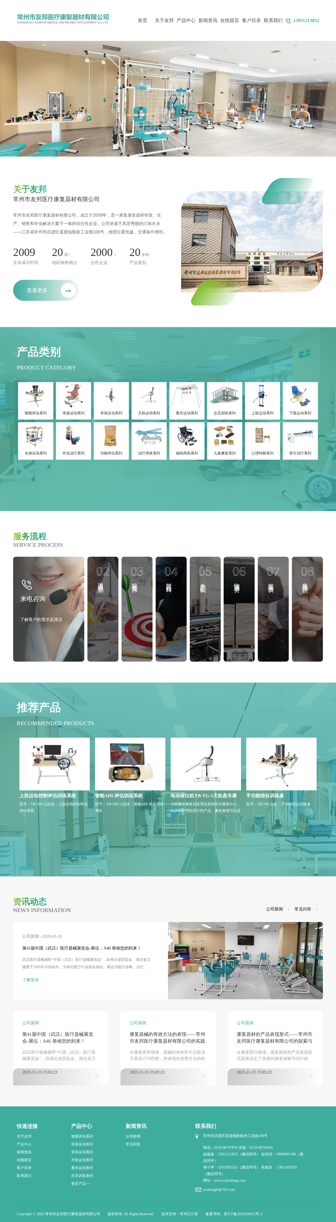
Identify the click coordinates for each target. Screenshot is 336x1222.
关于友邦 (164, 20)
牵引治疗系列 (300, 453)
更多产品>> (80, 1184)
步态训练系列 (225, 413)
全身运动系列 (36, 453)
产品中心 (186, 20)
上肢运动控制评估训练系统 (47, 795)
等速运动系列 (73, 413)
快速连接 (27, 1126)
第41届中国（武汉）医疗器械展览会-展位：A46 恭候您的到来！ (81, 948)
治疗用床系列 (149, 453)
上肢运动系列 (262, 413)
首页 (142, 20)
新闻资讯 (207, 20)
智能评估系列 (36, 413)
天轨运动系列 (149, 413)
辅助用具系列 (187, 453)
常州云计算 (189, 1214)
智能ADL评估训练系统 (119, 795)
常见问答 (303, 909)
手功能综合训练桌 (265, 795)
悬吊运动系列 (187, 413)
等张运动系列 (111, 413)
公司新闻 (274, 909)
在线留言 (229, 20)
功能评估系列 (111, 453)
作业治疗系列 (73, 453)
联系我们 (273, 20)
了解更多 (30, 980)
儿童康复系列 (225, 453)
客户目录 (251, 20)
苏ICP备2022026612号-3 (243, 1214)
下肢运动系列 (300, 413)
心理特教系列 (262, 453)
